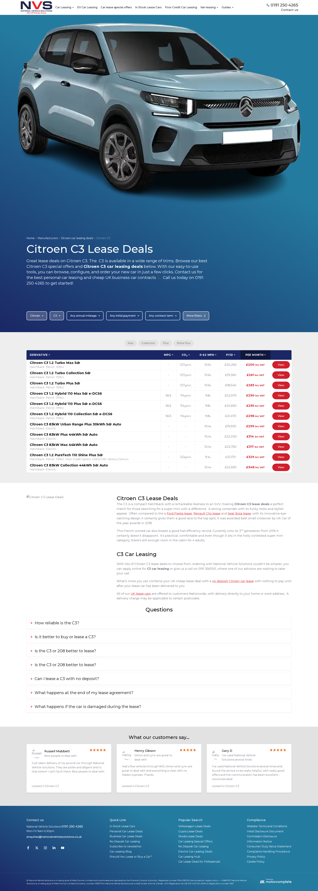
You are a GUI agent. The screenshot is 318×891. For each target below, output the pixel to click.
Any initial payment (123, 315)
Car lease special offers (116, 7)
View (281, 364)
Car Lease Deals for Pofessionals (199, 861)
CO (185, 355)
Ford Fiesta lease (179, 513)
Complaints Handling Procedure (268, 851)
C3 (55, 315)
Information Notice (259, 841)
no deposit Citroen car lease (233, 581)
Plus (166, 343)
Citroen (35, 315)
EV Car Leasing (87, 7)
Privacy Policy (256, 856)
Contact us (289, 10)
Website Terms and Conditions (267, 826)
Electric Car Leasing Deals (195, 851)
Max (130, 343)
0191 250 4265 (72, 826)
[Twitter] (36, 848)
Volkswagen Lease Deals (194, 826)
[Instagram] (45, 848)
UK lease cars (141, 594)
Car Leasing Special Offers (195, 841)
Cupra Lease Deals (190, 831)
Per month (254, 354)
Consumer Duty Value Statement (269, 846)
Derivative (39, 354)
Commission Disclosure (262, 836)
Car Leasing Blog (121, 851)
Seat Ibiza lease (239, 513)
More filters (196, 315)
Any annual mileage (83, 315)
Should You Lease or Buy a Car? (131, 856)
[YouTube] (62, 848)
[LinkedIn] (54, 848)
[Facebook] (28, 848)
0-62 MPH (207, 354)
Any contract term (161, 315)
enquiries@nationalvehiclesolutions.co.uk (54, 836)
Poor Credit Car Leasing (181, 7)
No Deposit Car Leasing (125, 841)
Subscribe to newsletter (126, 846)
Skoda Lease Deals (190, 836)
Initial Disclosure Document (265, 831)
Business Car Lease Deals (126, 836)
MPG (167, 354)
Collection (148, 343)
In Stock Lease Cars (148, 7)
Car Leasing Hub (189, 856)
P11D (229, 354)
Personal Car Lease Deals (126, 831)
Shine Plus (183, 343)
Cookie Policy (256, 861)
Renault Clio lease (206, 513)
